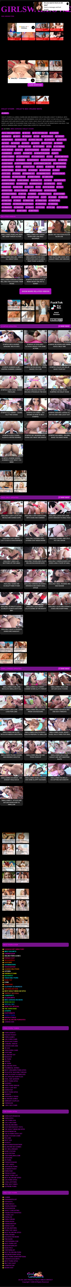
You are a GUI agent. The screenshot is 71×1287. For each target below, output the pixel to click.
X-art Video (9, 1164)
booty (18, 153)
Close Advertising (35, 85)
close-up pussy (23, 156)
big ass (19, 150)
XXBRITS (7, 1094)
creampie (21, 160)
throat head (55, 200)
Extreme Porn (10, 1186)
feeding (17, 173)
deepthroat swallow (43, 163)
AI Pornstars (10, 964)
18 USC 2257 (22, 1280)
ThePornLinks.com (12, 1155)
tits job (51, 207)
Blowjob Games (11, 1099)
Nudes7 (7, 1142)
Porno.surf (9, 1226)
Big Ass (27, 133)
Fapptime (8, 1052)
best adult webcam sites (15, 991)
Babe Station (10, 1151)
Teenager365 (9, 967)
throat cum (29, 200)
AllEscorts (9, 997)
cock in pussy (8, 160)
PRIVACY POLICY (34, 1280)
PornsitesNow (10, 1162)
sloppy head (34, 197)
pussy (61, 187)
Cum (37, 136)
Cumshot (61, 136)
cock (50, 156)
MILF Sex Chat (10, 1263)
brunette (28, 153)
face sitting (22, 170)
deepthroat (8, 163)
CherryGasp (9, 953)
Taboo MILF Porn (11, 978)
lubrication (48, 177)
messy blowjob (9, 180)
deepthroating (60, 163)
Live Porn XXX (10, 1120)
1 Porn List (9, 1215)
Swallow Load (26, 146)
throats (30, 207)
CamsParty (9, 995)
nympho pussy (37, 183)
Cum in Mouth (48, 136)
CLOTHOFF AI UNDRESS (13, 986)
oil (60, 183)
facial (57, 170)
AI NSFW (7, 1011)
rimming (33, 194)
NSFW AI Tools (10, 1017)
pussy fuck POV (21, 190)
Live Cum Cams (10, 1122)
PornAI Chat (9, 958)
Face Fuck (62, 140)
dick (19, 167)
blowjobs (57, 150)
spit (44, 197)
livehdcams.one (11, 1046)
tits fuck (41, 207)
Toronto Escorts (12, 1259)
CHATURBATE (9, 1013)
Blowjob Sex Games (12, 1147)
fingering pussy (44, 173)
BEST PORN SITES (11, 1261)
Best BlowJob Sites (12, 1232)
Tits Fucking (39, 146)
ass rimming (60, 146)
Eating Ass (50, 140)
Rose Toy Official (11, 1006)
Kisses (26, 143)
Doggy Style (21, 140)
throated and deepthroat (24, 204)
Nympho (36, 143)
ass (50, 146)
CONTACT (49, 1280)
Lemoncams (9, 1022)
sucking (53, 197)
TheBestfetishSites (12, 1212)
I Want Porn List (11, 1175)
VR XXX (7, 1048)
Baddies (7, 1083)
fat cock (7, 173)
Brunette (7, 136)
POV (39, 187)
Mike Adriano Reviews (13, 1000)
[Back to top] (65, 1282)
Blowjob (55, 133)
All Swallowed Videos (12, 133)
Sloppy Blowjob (10, 146)
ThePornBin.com (11, 1241)
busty (56, 153)
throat (18, 200)
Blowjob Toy (9, 1054)
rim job (23, 194)
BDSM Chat (8, 1267)
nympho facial (9, 183)
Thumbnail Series (11, 1068)
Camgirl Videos (10, 1043)
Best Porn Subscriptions (15, 1256)
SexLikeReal (9, 960)
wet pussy (34, 211)
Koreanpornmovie (12, 1116)
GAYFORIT (8, 962)
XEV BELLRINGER (11, 1149)
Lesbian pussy (10, 1169)
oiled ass (7, 187)
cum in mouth (33, 160)
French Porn (10, 1173)
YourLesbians (10, 1206)
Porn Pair (8, 1171)
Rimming (59, 143)
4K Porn (7, 1063)
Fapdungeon (9, 1208)
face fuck (62, 167)
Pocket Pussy (10, 1035)
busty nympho (9, 156)
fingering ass (29, 173)
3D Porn (7, 1059)
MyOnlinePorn (10, 1228)
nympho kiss (23, 183)
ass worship (8, 150)
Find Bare (8, 1239)
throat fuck (42, 200)
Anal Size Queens (11, 1079)
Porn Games (9, 1037)
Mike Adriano (16, 129)
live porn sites (10, 1180)
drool (41, 167)
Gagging (16, 143)
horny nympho (35, 177)
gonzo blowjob (19, 177)
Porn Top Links (10, 1230)
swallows (7, 200)
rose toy (8, 980)
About (6, 113)
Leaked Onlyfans (11, 969)
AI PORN (7, 971)
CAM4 (6, 982)
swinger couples (11, 1101)
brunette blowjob (42, 153)
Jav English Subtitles (13, 1076)
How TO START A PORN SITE (15, 1074)
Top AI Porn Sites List (13, 1133)
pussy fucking (37, 190)
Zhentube (8, 984)
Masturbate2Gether (13, 1144)
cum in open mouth (49, 160)
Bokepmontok (10, 1131)
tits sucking (63, 207)
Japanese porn (10, 1166)
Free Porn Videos (11, 1085)
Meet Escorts (10, 951)
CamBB (7, 1197)
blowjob (46, 150)
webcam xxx (9, 1002)
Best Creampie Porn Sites (15, 1070)
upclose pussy (9, 211)
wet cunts (22, 211)
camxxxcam (9, 1265)
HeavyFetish (9, 1153)
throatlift (7, 207)
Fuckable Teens (11, 1096)
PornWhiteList (10, 1199)
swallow (64, 197)
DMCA (43, 1280)
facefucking (46, 170)
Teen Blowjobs (10, 1125)
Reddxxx (8, 1057)
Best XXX (8, 1140)
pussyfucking (51, 190)
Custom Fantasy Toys (13, 1127)
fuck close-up (59, 173)
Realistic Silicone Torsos (15, 1072)
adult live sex (10, 1087)
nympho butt (60, 180)
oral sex (30, 187)
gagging (7, 177)
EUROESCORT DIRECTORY (14, 949)
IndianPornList (10, 1245)
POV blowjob (49, 187)
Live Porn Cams (10, 1039)
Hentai (7, 1061)
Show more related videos (35, 291)
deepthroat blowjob (24, 163)
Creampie (28, 136)
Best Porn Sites (11, 1081)
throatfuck (42, 204)
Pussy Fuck (48, 143)
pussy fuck (8, 190)
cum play (63, 160)
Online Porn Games (12, 956)
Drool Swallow (36, 140)
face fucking (8, 170)
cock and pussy (62, 156)
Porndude (8, 1103)
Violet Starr (28, 129)
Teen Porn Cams (11, 1050)
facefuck (34, 170)
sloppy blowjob (19, 197)
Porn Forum (9, 1219)
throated (7, 204)
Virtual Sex (9, 1004)
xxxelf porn (9, 1015)
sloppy (6, 197)
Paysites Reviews (11, 1237)
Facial (6, 143)
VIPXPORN (8, 1158)
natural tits (37, 180)
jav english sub (11, 989)
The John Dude (10, 1008)
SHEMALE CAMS (10, 973)
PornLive (8, 1217)
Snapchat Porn (11, 1041)
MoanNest (8, 975)
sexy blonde (60, 194)
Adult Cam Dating (11, 1210)
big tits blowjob (32, 150)
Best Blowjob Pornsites (15, 1019)
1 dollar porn (10, 1182)
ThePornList (9, 1250)
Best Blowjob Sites (12, 1177)
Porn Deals (9, 1204)
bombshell (8, 153)
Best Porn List (10, 1243)
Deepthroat (8, 140)
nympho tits (50, 183)
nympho (48, 180)
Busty (18, 136)
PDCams (7, 1138)
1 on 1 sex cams (10, 1105)
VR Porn (7, 1160)
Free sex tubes (10, 1184)
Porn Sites (8, 1118)
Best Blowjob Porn (12, 1252)
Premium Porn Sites (12, 1254)
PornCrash (9, 1221)
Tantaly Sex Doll (11, 993)
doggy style (29, 167)
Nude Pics (8, 1248)
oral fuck (18, 187)
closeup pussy (39, 156)
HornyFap (8, 1090)
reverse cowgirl (10, 194)
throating (53, 204)
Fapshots (8, 1201)
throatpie (19, 207)
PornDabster (10, 1223)
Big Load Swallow (41, 133)
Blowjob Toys (10, 1065)
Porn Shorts (9, 1032)
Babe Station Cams (12, 1136)
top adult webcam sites (14, 1129)
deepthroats (8, 167)
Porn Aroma (9, 1234)
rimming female (45, 194)
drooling (51, 167)
